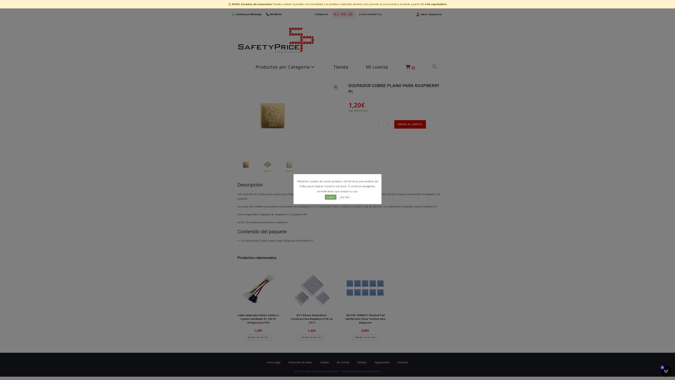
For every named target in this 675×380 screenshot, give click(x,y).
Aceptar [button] (330, 197)
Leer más (344, 197)
